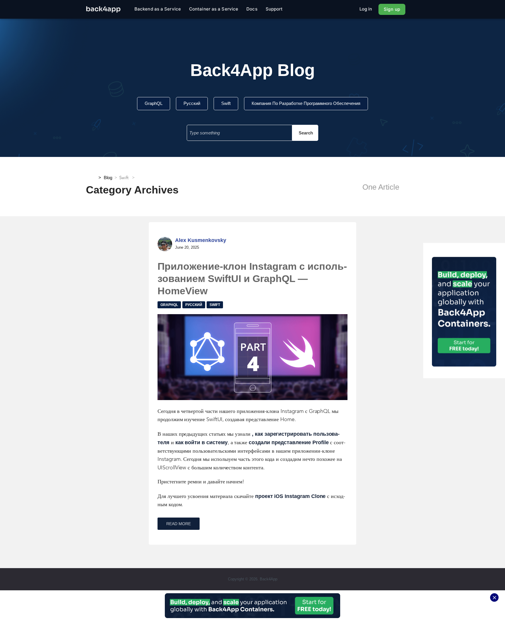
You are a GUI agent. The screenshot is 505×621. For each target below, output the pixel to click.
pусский (192, 103)
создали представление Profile (288, 442)
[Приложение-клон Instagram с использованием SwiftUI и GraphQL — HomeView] (252, 357)
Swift (226, 103)
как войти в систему (201, 442)
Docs (251, 9)
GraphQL (153, 103)
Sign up (392, 9)
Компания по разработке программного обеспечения (306, 103)
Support (274, 9)
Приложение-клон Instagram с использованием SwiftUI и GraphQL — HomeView (252, 278)
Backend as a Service (157, 9)
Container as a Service (213, 9)
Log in (365, 9)
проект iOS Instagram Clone (290, 496)
